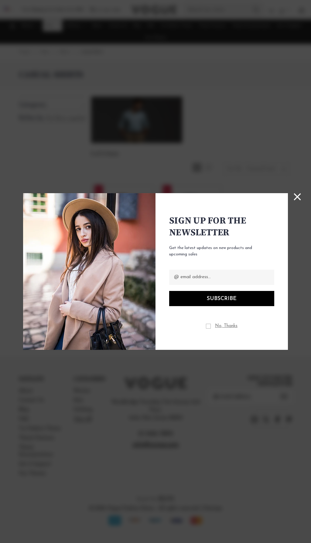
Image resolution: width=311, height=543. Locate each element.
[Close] (297, 197)
